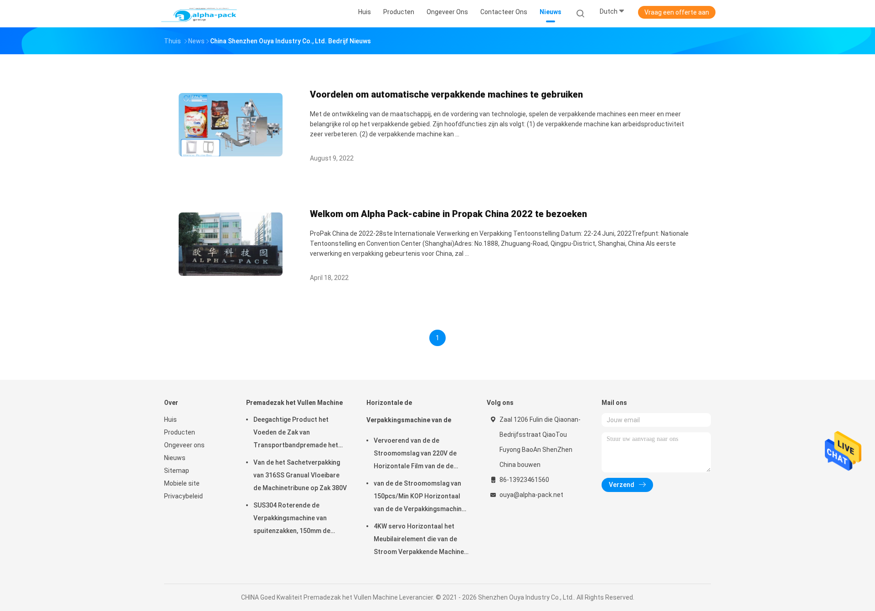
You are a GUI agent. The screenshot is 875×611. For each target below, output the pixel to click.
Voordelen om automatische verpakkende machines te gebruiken (446, 94)
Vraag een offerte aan (676, 12)
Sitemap (176, 470)
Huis (170, 419)
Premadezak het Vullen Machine (294, 402)
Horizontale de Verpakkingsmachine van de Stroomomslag (408, 415)
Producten (179, 432)
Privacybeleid (183, 496)
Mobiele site (182, 483)
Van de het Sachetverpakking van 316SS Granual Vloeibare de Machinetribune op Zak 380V (300, 475)
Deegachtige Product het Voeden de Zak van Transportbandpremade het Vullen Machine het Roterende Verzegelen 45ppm (298, 433)
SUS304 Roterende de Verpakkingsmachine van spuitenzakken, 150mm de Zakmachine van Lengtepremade (291, 519)
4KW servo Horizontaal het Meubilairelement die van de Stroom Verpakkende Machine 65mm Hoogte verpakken (419, 540)
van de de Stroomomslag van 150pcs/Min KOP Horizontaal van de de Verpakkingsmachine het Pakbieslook (419, 497)
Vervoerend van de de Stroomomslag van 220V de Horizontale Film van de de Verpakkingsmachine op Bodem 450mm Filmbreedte (420, 454)
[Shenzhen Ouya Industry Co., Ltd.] (200, 14)
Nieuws (174, 457)
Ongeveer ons (184, 445)
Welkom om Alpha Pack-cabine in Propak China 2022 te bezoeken (448, 213)
